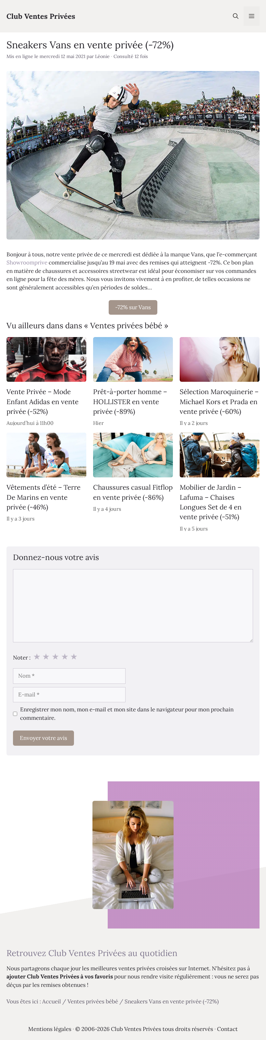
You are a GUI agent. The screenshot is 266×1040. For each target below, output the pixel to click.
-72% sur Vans (133, 307)
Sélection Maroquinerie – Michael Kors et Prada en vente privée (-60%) (219, 401)
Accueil (51, 1001)
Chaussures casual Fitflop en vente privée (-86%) (133, 492)
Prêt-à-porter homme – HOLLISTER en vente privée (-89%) (130, 401)
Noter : (21, 657)
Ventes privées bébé (92, 1001)
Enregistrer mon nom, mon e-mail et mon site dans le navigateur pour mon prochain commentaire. (127, 713)
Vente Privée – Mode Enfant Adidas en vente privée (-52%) (42, 401)
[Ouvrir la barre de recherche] (236, 16)
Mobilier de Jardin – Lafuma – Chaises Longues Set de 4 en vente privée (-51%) (211, 502)
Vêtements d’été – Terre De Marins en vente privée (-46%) (43, 497)
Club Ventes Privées (40, 16)
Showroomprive (26, 262)
